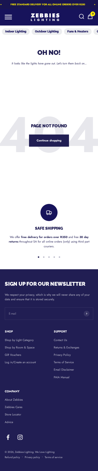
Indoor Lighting (15, 31)
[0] (90, 18)
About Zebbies (14, 400)
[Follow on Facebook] (8, 437)
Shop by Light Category (19, 340)
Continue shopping (49, 140)
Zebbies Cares (13, 407)
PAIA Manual (61, 377)
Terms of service (54, 457)
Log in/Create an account (20, 362)
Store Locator (13, 414)
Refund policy (12, 457)
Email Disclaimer (64, 369)
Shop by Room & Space (19, 347)
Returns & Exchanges (66, 347)
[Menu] (8, 17)
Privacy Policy (62, 355)
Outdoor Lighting (47, 31)
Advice (9, 422)
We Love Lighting (44, 452)
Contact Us (60, 340)
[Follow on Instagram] (20, 437)
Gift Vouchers (13, 355)
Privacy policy (32, 457)
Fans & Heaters (77, 31)
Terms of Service (64, 362)
